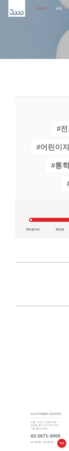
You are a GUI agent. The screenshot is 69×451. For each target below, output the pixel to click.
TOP (61, 443)
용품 (59, 8)
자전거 (41, 8)
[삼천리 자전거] (16, 8)
